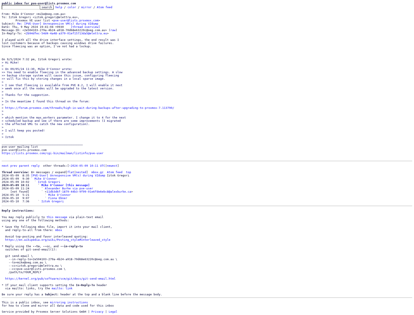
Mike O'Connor (45, 178)
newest (112, 165)
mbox (58, 230)
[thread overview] (85, 26)
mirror (86, 7)
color (71, 7)
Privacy (97, 311)
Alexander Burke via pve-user (69, 188)
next (5, 165)
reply (35, 165)
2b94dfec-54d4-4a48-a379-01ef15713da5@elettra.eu (66, 33)
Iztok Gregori (49, 182)
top (128, 172)
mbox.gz (97, 172)
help (58, 7)
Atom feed (104, 7)
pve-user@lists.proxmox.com (75, 20)
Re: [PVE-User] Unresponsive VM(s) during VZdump (57, 23)
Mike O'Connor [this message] (65, 185)
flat (70, 172)
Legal (113, 311)
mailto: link (62, 288)
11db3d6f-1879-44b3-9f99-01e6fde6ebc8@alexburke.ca (89, 191)
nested (81, 172)
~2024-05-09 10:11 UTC (87, 165)
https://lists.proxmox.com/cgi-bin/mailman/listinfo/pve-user (53, 153)
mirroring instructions (69, 302)
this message (57, 217)
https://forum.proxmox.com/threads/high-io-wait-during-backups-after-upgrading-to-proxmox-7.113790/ (89, 107)
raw (113, 30)
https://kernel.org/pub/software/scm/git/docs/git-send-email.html (60, 278)
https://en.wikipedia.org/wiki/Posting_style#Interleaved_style (57, 239)
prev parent (19, 165)
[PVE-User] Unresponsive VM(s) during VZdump (68, 175)
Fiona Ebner (57, 198)
